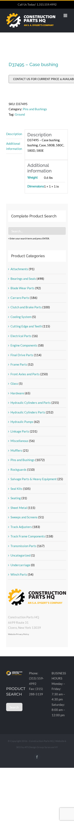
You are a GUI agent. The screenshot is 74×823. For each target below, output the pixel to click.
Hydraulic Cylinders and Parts (30, 402)
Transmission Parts (23, 546)
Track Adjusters (21, 527)
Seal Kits (16, 488)
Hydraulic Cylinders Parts (27, 412)
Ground (20, 114)
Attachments (19, 269)
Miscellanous (19, 441)
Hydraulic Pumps (21, 422)
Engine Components (23, 345)
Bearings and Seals (23, 278)
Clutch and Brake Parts (26, 307)
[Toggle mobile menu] (66, 15)
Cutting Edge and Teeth (26, 326)
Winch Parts (18, 574)
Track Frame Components (27, 536)
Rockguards (18, 469)
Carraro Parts (19, 298)
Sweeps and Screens (24, 517)
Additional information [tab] (14, 146)
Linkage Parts (19, 431)
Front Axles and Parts (25, 374)
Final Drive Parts (21, 355)
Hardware (17, 393)
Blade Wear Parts (22, 288)
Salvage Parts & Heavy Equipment (33, 479)
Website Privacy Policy (18, 634)
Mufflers (16, 450)
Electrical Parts (20, 336)
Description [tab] (14, 134)
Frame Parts (18, 364)
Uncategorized (20, 555)
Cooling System (20, 317)
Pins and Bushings (35, 109)
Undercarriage (20, 565)
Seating (15, 498)
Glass (14, 383)
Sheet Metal (18, 508)
